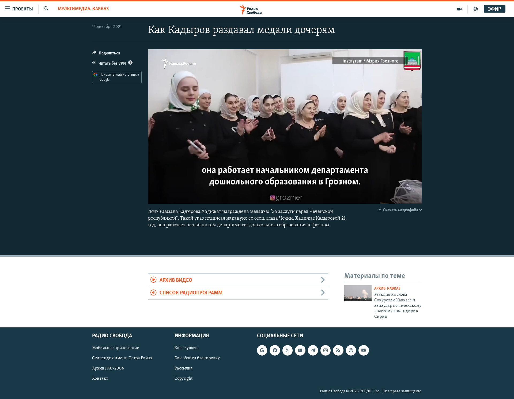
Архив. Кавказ (387, 289)
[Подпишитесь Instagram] (325, 350)
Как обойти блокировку (197, 358)
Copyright (183, 379)
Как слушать (186, 348)
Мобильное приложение (115, 348)
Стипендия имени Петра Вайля (122, 358)
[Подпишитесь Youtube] (300, 350)
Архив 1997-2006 (108, 369)
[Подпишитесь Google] (262, 350)
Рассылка (183, 369)
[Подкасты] (351, 350)
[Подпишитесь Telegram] (313, 350)
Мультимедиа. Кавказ (83, 9)
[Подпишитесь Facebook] (275, 350)
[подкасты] (476, 9)
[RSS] (338, 350)
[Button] (106, 54)
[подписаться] (363, 350)
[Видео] (459, 9)
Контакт (100, 379)
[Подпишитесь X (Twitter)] (287, 350)
